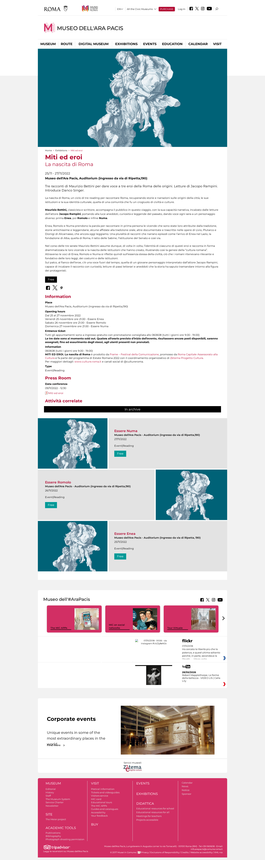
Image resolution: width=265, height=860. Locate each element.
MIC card (96, 799)
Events (149, 44)
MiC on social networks (117, 626)
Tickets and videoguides (105, 792)
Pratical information (102, 789)
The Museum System (58, 799)
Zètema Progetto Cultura (186, 358)
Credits (185, 852)
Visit (217, 44)
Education (172, 44)
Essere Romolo (58, 482)
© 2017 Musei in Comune (123, 852)
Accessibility (98, 812)
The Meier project (56, 819)
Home (48, 150)
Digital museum (94, 44)
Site (49, 814)
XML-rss (218, 852)
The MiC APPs (58, 627)
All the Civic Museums (140, 9)
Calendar (198, 44)
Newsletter (52, 805)
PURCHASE (166, 9)
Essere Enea (124, 534)
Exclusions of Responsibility (164, 852)
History (50, 792)
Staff (48, 795)
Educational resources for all (152, 812)
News (185, 786)
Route (66, 44)
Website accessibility (201, 852)
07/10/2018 (201, 653)
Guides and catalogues (104, 809)
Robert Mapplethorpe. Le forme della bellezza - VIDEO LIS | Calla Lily (201, 678)
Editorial (51, 789)
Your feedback (99, 815)
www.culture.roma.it (87, 361)
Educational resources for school (155, 808)
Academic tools (61, 828)
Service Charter (54, 802)
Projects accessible (147, 819)
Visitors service (99, 795)
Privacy (145, 852)
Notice (185, 790)
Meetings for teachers (149, 816)
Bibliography (53, 836)
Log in (181, 9)
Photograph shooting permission (65, 839)
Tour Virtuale (175, 627)
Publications (53, 832)
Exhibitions (126, 44)
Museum (48, 44)
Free (51, 279)
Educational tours (101, 802)
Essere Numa (125, 431)
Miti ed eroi (55, 393)
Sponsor (186, 793)
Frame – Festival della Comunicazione (134, 354)
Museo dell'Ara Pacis (90, 28)
